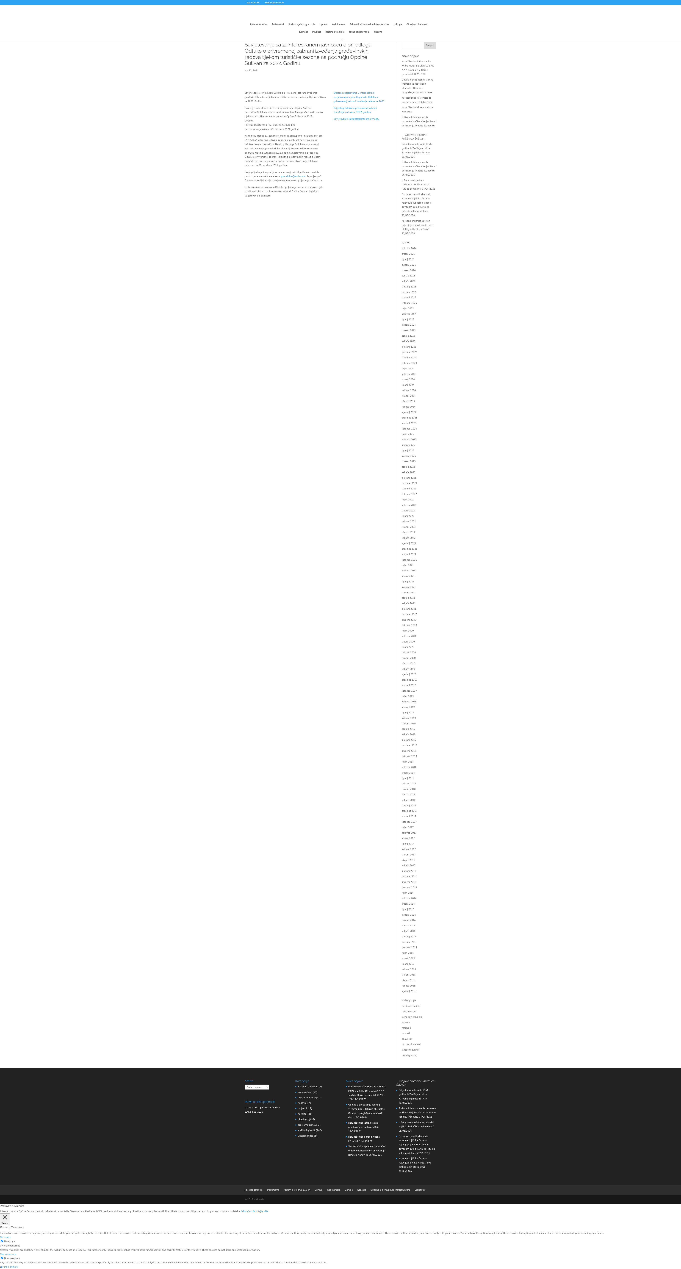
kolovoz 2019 (409, 701)
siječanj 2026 (409, 286)
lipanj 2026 (408, 259)
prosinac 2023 (409, 417)
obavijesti (407, 1038)
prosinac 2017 (409, 810)
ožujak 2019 (408, 728)
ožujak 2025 (408, 335)
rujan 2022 (408, 499)
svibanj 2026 (409, 264)
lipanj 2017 (408, 843)
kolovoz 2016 (409, 898)
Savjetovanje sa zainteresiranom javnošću (356, 118)
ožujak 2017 (408, 860)
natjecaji (406, 1027)
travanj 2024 (409, 395)
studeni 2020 (409, 619)
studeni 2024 (409, 357)
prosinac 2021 (409, 548)
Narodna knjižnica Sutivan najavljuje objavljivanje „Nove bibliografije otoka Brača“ (418, 225)
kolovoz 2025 (409, 313)
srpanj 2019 (408, 707)
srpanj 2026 (408, 253)
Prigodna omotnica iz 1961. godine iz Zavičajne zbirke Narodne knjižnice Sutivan (417, 148)
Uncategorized (409, 1055)
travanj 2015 (409, 974)
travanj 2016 (409, 920)
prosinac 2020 (409, 614)
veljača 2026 (409, 281)
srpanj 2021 (408, 576)
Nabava (378, 32)
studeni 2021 (409, 554)
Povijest (316, 32)
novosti (406, 1033)
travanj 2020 (409, 658)
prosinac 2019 (409, 679)
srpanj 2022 (408, 510)
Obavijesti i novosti (417, 24)
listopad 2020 (409, 625)
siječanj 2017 (409, 870)
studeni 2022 (409, 488)
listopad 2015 (409, 947)
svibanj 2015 (409, 969)
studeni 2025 (409, 297)
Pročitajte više (260, 1211)
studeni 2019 (409, 685)
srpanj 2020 (408, 641)
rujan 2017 (408, 827)
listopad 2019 (409, 690)
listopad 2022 (409, 494)
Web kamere (338, 24)
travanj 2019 (409, 723)
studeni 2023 (409, 423)
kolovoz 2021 (409, 570)
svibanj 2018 (409, 783)
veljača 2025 (409, 341)
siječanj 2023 (409, 477)
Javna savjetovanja (359, 32)
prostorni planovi (411, 1044)
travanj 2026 (409, 270)
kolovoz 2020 (409, 636)
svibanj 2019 (409, 718)
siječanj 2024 (409, 412)
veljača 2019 (409, 734)
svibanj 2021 (409, 587)
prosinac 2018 (409, 745)
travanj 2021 (409, 592)
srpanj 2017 (408, 838)
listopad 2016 (409, 887)
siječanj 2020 (409, 674)
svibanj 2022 (409, 521)
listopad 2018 (409, 756)
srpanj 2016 (408, 903)
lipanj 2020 (408, 647)
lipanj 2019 (408, 712)
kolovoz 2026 (409, 248)
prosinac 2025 (409, 292)
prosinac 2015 (409, 942)
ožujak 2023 (408, 466)
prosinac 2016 (409, 876)
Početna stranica (258, 24)
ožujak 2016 (408, 925)
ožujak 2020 (408, 663)
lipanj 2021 (408, 581)
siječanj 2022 (409, 543)
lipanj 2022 (408, 515)
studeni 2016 (409, 881)
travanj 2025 (409, 330)
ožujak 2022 (408, 532)
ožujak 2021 (408, 597)
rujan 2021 (408, 565)
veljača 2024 (409, 406)
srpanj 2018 (408, 772)
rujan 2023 (408, 434)
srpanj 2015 (408, 958)
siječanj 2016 (409, 936)
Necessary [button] (5, 1237)
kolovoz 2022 (409, 505)
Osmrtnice (420, 1189)
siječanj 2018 (409, 805)
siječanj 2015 (409, 991)
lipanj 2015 (408, 963)
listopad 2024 (409, 363)
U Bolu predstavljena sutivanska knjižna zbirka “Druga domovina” (415, 184)
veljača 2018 (409, 800)
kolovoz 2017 (409, 832)
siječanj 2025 (409, 346)
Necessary (9, 1241)
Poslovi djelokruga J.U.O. (302, 24)
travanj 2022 (409, 526)
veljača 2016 (409, 931)
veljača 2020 (409, 668)
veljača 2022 (409, 537)
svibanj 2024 (409, 390)
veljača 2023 (409, 472)
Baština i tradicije (334, 32)
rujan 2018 (408, 761)
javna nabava (409, 1011)
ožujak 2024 (408, 401)
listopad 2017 (409, 821)
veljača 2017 (409, 865)
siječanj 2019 (409, 739)
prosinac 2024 (409, 352)
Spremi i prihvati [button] (9, 1266)
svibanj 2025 (409, 324)
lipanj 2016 (408, 909)
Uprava (323, 24)
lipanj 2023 (408, 450)
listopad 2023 (409, 428)
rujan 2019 (408, 696)
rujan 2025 (408, 308)
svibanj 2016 (409, 914)
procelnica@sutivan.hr (293, 176)
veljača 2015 (409, 985)
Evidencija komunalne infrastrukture (369, 24)
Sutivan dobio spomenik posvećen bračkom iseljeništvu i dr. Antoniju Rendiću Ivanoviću (419, 121)
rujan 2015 (408, 952)
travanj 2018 (409, 789)
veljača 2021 (409, 603)
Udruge (398, 24)
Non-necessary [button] (8, 1254)
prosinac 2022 (409, 483)
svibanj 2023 (409, 456)
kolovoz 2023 (409, 439)
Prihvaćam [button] (246, 1211)
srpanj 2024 (408, 379)
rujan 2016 (408, 892)
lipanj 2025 (408, 319)
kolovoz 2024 (409, 374)
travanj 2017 (409, 854)
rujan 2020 (408, 630)
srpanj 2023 (408, 445)
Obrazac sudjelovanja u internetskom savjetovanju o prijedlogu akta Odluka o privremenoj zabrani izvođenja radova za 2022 (359, 97)
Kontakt (303, 32)
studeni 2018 (409, 750)
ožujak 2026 (408, 275)
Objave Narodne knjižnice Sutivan (414, 136)
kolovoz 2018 (409, 767)
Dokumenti (278, 24)
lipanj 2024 (408, 384)
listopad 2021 (409, 559)
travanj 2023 (409, 461)
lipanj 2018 (408, 778)
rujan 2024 (408, 368)
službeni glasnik (410, 1049)
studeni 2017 (409, 816)
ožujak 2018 (408, 794)
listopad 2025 (409, 302)
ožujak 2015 (408, 980)
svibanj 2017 (409, 849)
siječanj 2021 (409, 608)
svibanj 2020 (409, 652)
